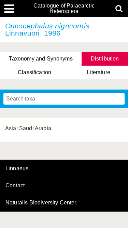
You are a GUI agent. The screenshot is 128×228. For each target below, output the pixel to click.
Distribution (105, 59)
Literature (98, 72)
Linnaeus (16, 168)
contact (15, 185)
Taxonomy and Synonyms (40, 59)
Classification (34, 72)
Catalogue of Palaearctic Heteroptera (64, 8)
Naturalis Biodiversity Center (40, 202)
